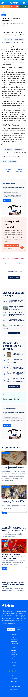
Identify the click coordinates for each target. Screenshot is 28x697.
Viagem (4, 513)
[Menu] (4, 3)
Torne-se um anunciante (14, 686)
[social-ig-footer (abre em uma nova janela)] (18, 671)
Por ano (14, 665)
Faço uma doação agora (11, 245)
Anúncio (14, 659)
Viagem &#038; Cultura (14, 643)
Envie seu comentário (14, 277)
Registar (5, 6)
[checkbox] (3, 195)
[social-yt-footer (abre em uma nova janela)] (9, 671)
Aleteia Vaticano (19, 23)
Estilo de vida (14, 639)
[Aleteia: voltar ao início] (14, 2)
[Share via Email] (22, 42)
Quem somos (14, 681)
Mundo (4, 540)
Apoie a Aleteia (14, 678)
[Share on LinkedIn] (17, 42)
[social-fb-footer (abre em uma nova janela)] (12, 671)
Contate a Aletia (14, 689)
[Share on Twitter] (20, 42)
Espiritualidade (14, 641)
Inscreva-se (14, 654)
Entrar (18, 629)
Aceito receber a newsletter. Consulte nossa (13, 196)
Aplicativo (14, 652)
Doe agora (13, 6)
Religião (3, 12)
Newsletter (14, 650)
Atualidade (14, 637)
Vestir (14, 656)
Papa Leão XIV (6, 487)
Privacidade (14, 692)
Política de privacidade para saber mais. (12, 196)
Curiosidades (6, 453)
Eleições (5, 568)
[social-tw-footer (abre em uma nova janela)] (15, 671)
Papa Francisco (12, 161)
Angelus (4, 161)
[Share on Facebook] (14, 42)
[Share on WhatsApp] (25, 42)
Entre (20, 271)
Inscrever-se (7, 200)
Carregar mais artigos (14, 333)
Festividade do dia (11, 399)
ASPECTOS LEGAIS (14, 684)
